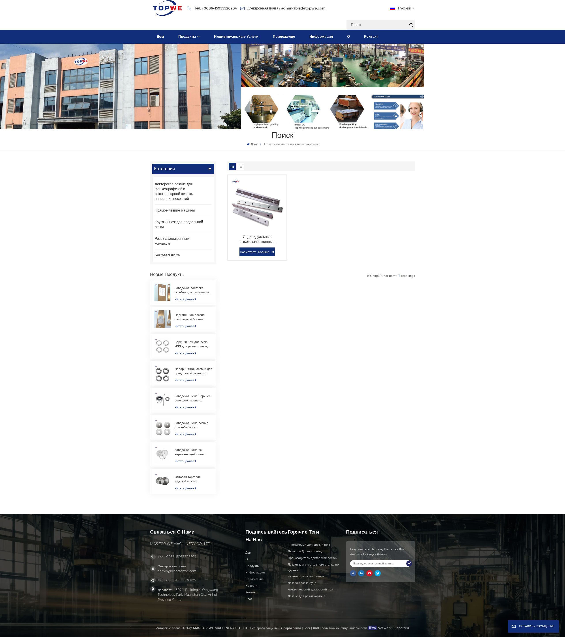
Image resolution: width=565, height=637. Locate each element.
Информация (321, 36)
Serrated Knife (167, 255)
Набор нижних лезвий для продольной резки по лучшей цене (193, 371)
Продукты (187, 36)
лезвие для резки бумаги (306, 576)
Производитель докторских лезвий (312, 558)
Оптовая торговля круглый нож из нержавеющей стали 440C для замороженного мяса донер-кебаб (193, 479)
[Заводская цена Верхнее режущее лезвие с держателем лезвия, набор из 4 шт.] (162, 400)
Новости (251, 586)
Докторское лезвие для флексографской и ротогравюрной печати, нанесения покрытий (174, 191)
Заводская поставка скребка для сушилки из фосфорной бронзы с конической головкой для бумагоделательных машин (193, 290)
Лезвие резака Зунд (302, 583)
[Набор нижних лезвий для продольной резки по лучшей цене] (162, 373)
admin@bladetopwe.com (303, 8)
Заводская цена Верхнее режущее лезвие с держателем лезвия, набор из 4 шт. (193, 398)
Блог (248, 599)
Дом (160, 36)
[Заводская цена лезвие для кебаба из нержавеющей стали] (162, 427)
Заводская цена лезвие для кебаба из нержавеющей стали (191, 425)
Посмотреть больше (254, 252)
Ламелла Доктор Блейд (305, 551)
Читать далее (184, 299)
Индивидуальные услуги (236, 36)
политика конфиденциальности (344, 628)
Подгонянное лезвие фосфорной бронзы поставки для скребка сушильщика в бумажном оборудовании (193, 317)
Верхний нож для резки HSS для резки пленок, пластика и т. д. (191, 344)
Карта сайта (292, 628)
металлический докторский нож (310, 589)
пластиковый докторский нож (309, 545)
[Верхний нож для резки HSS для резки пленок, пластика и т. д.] (162, 346)
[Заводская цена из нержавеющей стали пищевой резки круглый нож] (162, 454)
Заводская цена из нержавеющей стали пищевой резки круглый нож (192, 452)
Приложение (284, 36)
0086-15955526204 (220, 8)
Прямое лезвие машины (175, 210)
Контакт (371, 36)
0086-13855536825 (181, 580)
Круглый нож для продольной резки (179, 224)
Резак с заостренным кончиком (172, 240)
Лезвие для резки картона (306, 596)
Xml (316, 628)
